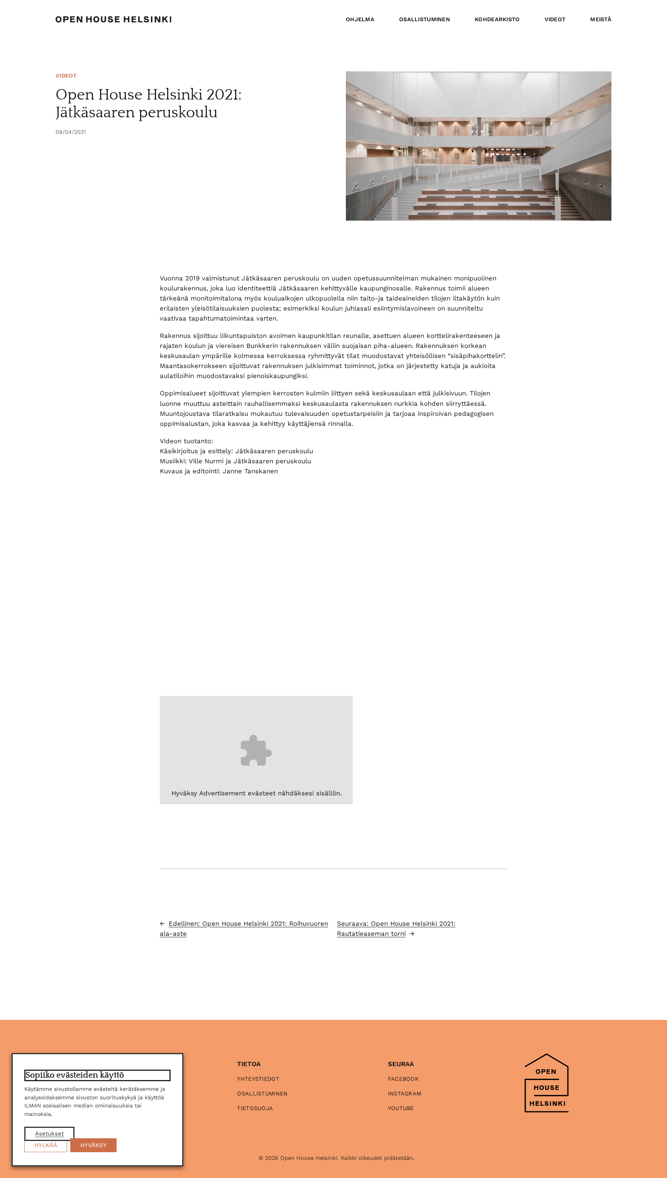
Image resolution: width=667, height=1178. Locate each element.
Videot (66, 76)
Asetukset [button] (49, 1133)
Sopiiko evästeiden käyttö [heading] (74, 1075)
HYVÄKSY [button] (93, 1145)
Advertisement (222, 793)
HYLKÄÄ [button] (45, 1145)
